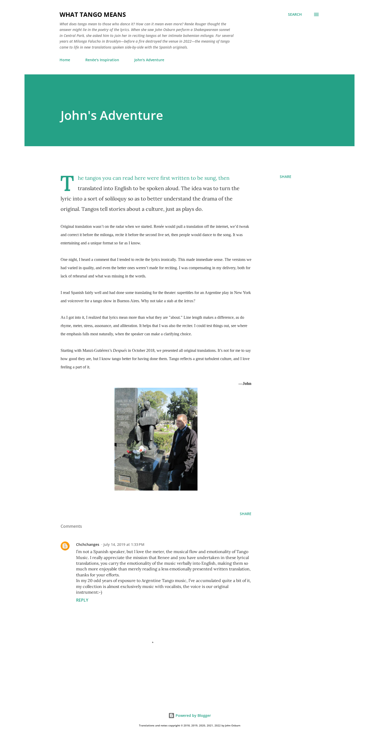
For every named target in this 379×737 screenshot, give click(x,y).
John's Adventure (149, 59)
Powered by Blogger (193, 715)
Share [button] (285, 176)
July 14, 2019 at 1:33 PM (123, 544)
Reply (82, 600)
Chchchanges (87, 544)
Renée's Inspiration (102, 59)
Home (65, 59)
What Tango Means (93, 14)
